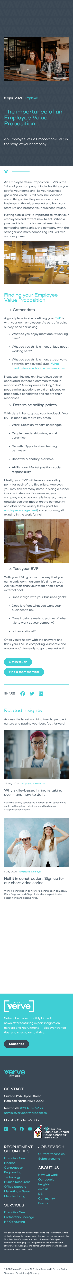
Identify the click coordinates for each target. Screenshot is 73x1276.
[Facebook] (22, 1129)
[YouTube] (30, 1129)
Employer (31, 98)
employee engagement (20, 510)
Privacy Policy (60, 1269)
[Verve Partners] (14, 1074)
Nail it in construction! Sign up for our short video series (34, 880)
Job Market (39, 783)
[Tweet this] (31, 693)
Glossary (34, 1273)
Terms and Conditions (16, 1273)
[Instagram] (14, 1129)
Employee (24, 871)
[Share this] (22, 693)
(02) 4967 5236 (31, 1108)
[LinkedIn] (6, 1129)
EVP (58, 318)
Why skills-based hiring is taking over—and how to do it (33, 792)
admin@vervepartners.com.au (25, 1113)
